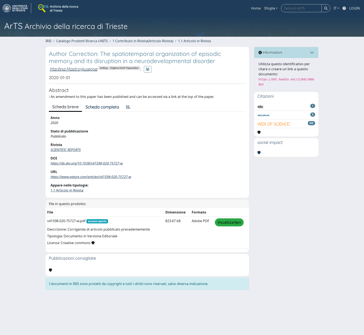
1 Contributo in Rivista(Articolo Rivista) (142, 41)
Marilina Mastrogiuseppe (73, 69)
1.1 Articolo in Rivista (194, 41)
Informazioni (272, 52)
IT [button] (335, 8)
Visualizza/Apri (229, 222)
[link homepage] (17, 8)
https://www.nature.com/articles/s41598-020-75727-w (91, 176)
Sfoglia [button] (269, 8)
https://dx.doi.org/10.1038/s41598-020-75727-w (87, 163)
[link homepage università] (59, 8)
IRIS (49, 41)
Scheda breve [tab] (65, 106)
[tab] (128, 107)
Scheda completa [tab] (102, 106)
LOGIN (354, 8)
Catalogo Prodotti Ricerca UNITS (82, 41)
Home (256, 8)
